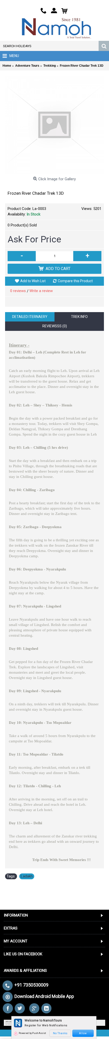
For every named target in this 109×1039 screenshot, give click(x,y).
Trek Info (79, 317)
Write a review (41, 291)
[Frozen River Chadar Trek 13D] (54, 125)
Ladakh (27, 876)
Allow (83, 1033)
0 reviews (18, 291)
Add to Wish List (33, 281)
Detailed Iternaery (29, 317)
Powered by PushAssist (32, 1033)
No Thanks (60, 1033)
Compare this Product (75, 281)
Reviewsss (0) (54, 326)
